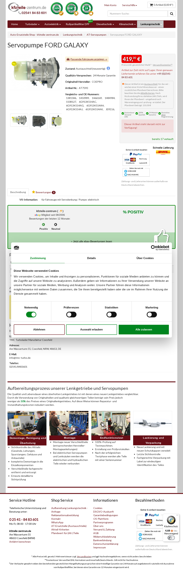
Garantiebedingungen (105, 515)
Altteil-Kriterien (60, 529)
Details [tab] (91, 258)
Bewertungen (44, 192)
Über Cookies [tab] (145, 258)
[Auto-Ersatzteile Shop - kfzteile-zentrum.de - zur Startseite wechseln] (27, 8)
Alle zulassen (143, 329)
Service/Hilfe (128, 5)
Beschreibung (18, 192)
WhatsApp (57, 522)
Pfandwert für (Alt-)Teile (65, 533)
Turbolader (31, 24)
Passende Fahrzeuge (82, 59)
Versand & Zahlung (104, 529)
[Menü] (177, 516)
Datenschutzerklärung (105, 543)
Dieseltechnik (104, 24)
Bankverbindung (102, 540)
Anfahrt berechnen (20, 541)
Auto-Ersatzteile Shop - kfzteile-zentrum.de (34, 34)
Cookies (97, 508)
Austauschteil (150, 84)
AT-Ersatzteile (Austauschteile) (68, 525)
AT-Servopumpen (96, 34)
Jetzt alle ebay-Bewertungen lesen (92, 241)
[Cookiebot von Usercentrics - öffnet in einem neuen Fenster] (153, 247)
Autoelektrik (51, 24)
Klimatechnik (126, 24)
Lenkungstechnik (150, 24)
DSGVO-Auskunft (103, 511)
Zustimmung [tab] (38, 258)
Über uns (98, 525)
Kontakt (56, 518)
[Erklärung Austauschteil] (108, 68)
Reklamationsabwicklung (65, 515)
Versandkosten (84, 556)
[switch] (71, 314)
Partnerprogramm (103, 522)
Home (14, 24)
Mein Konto (110, 5)
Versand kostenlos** (162, 65)
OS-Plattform (100, 518)
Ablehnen (39, 329)
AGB (96, 533)
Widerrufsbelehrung (104, 536)
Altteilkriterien (147, 93)
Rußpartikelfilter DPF (77, 24)
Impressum (99, 547)
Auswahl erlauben (91, 329)
